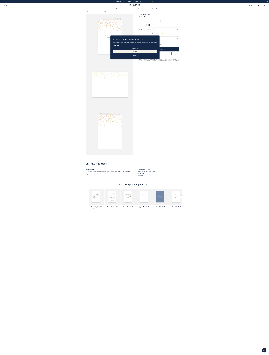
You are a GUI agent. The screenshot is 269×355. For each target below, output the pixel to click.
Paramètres (135, 48)
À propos (6, 5)
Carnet (151, 8)
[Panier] (264, 5)
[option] (147, 25)
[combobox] (162, 29)
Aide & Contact (252, 5)
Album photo (110, 8)
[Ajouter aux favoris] (173, 53)
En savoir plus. (116, 45)
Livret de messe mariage (98, 11)
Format (140, 21)
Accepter (135, 51)
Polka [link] (105, 11)
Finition (140, 29)
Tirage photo (159, 8)
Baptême (133, 8)
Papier (140, 34)
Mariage (126, 8)
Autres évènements (142, 8)
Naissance (118, 8)
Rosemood (89, 11)
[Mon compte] (259, 5)
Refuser (135, 55)
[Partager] (177, 53)
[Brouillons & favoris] (261, 5)
